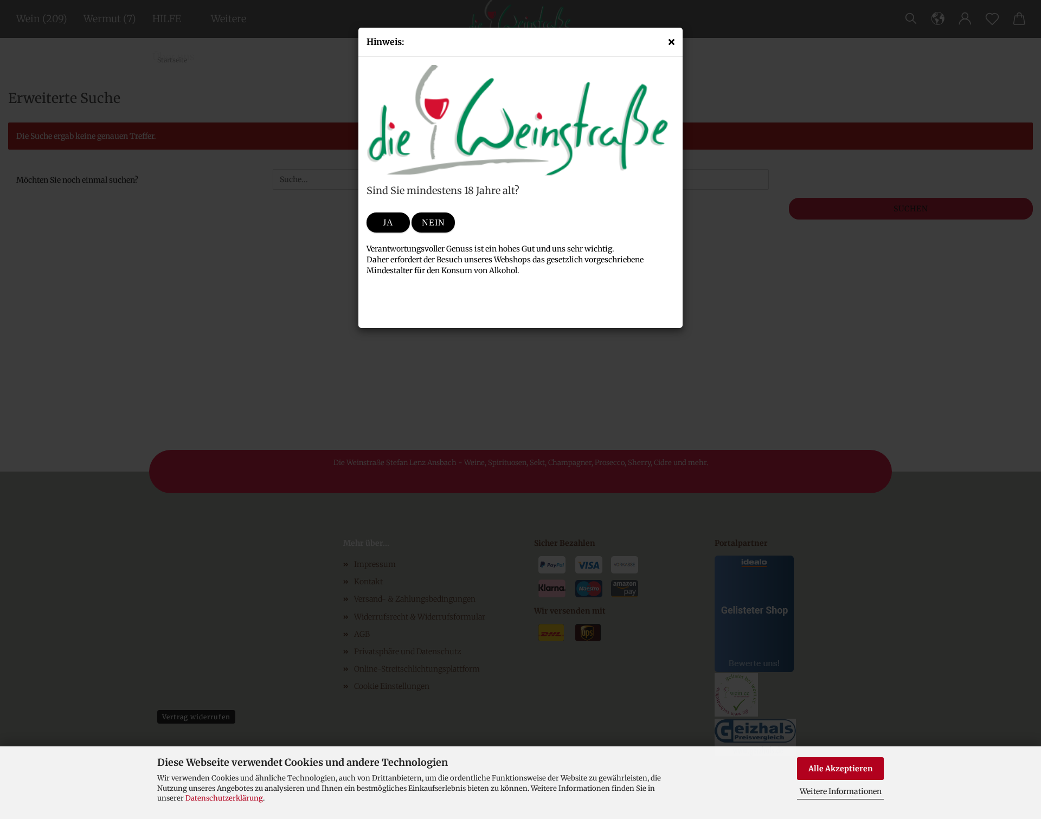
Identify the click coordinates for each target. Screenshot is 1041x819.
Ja (388, 222)
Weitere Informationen (841, 791)
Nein (433, 222)
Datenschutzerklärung (224, 798)
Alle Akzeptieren (840, 768)
